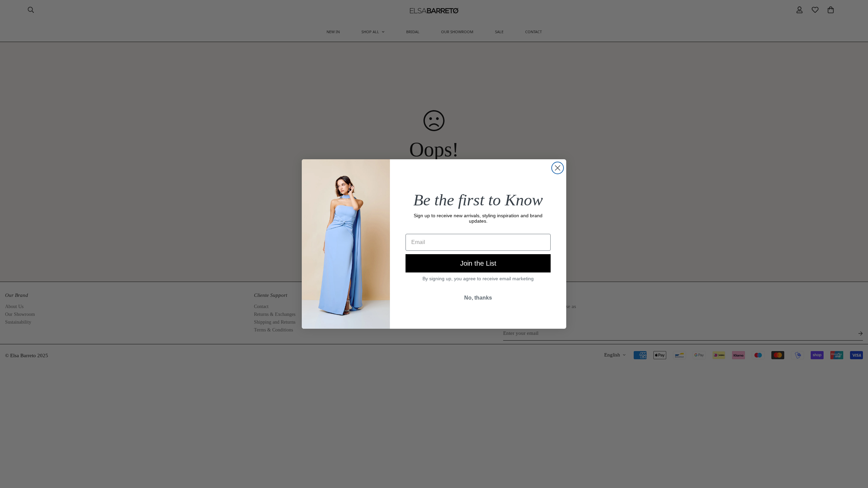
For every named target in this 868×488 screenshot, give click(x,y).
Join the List (478, 263)
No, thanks (478, 298)
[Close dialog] (558, 168)
